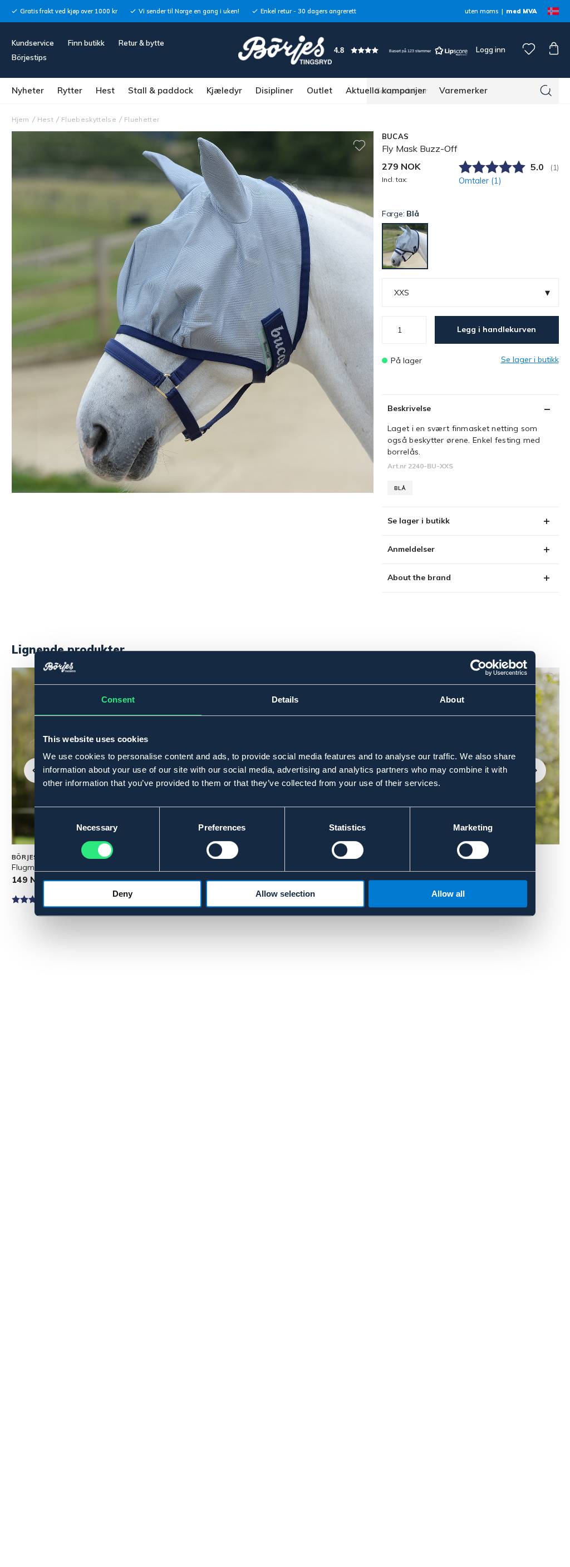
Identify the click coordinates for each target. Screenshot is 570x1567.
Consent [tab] (118, 699)
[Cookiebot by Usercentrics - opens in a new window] (478, 667)
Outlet (319, 90)
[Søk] (546, 90)
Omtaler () (480, 181)
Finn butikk (86, 42)
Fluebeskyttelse (88, 119)
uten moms (481, 11)
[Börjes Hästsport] (285, 50)
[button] (400, 50)
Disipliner (274, 90)
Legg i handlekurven (496, 329)
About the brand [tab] (419, 577)
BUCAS (395, 136)
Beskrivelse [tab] (409, 408)
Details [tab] (285, 699)
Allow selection (285, 893)
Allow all (448, 893)
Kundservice (33, 42)
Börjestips (29, 57)
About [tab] (452, 699)
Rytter (69, 90)
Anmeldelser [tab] (411, 549)
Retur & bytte (141, 42)
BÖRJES (25, 857)
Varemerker (463, 90)
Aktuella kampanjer (386, 90)
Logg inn (490, 49)
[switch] (222, 850)
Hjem (21, 119)
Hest (105, 90)
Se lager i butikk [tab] (418, 521)
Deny (122, 893)
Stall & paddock (160, 90)
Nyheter (28, 90)
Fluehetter (141, 119)
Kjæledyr (224, 90)
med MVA (521, 11)
